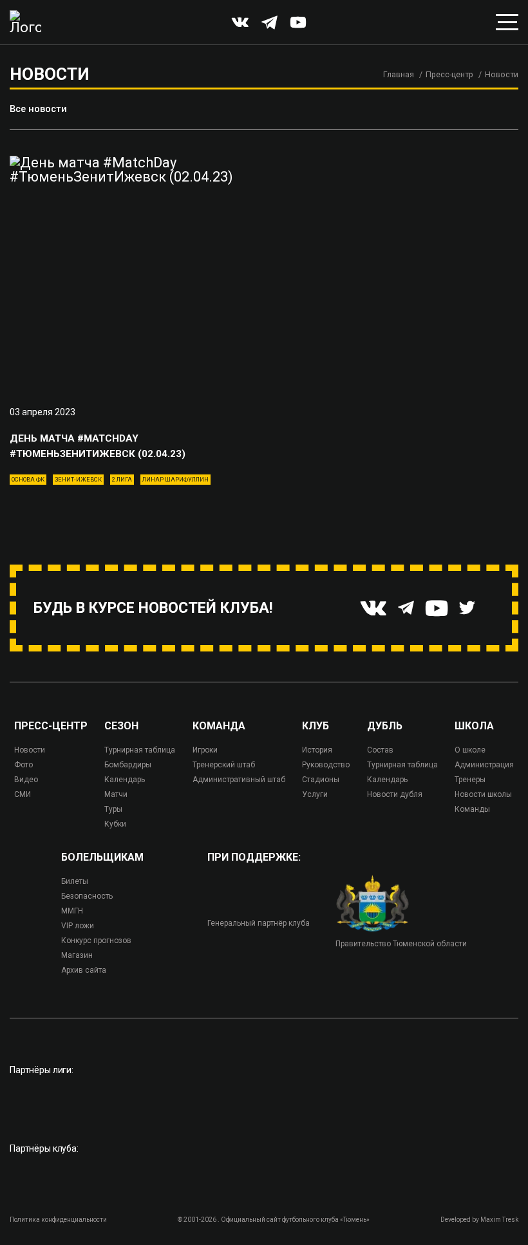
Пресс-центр (449, 74)
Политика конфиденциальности (58, 1219)
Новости (29, 749)
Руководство (326, 764)
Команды (472, 809)
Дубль (384, 726)
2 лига (122, 479)
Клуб (315, 726)
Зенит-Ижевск (78, 479)
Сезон (121, 726)
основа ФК (28, 479)
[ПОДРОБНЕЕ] (132, 272)
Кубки (115, 823)
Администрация (484, 764)
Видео (26, 779)
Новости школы (483, 794)
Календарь (124, 779)
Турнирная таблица (139, 749)
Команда (219, 726)
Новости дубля (394, 794)
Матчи (115, 794)
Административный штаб (239, 779)
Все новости (38, 109)
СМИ (22, 794)
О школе (470, 749)
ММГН (72, 910)
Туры (113, 809)
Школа (474, 726)
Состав (380, 749)
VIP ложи (77, 925)
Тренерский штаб (224, 764)
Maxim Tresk (499, 1219)
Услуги (315, 794)
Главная (398, 74)
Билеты (74, 881)
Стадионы (320, 779)
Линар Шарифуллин (175, 479)
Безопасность (87, 896)
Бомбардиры (127, 764)
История (317, 749)
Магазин (77, 955)
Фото (23, 764)
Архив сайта (83, 970)
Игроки (205, 749)
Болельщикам (102, 857)
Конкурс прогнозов (96, 940)
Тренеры (470, 779)
